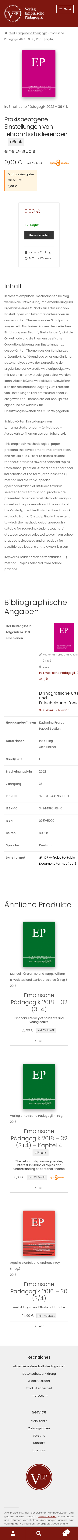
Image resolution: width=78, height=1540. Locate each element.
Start (12, 33)
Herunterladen (39, 235)
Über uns (39, 1450)
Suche (39, 1533)
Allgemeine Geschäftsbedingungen (39, 1366)
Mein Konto (39, 1421)
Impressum (39, 1395)
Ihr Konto (13, 1533)
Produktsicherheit (39, 1388)
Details (39, 1041)
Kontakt (39, 1443)
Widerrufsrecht (39, 1381)
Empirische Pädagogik (32, 33)
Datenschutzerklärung (39, 1373)
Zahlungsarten (39, 1428)
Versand (39, 1436)
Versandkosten (47, 1516)
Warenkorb (60, 1530)
